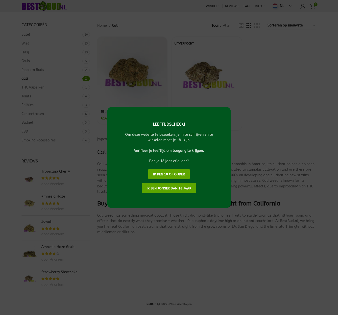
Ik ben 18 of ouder (169, 174)
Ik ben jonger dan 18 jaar (169, 188)
